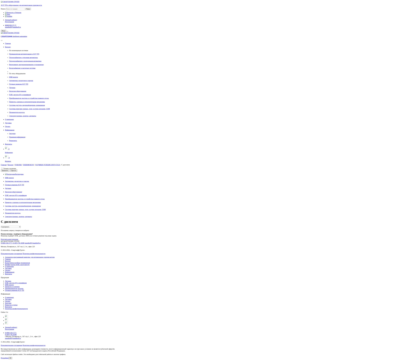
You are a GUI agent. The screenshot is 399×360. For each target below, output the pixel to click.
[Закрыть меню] (7, 31)
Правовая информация (17, 137)
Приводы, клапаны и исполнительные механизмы (27, 102)
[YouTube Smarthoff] (6, 324)
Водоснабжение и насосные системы (22, 68)
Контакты (8, 144)
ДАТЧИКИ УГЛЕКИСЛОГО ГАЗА (47, 165)
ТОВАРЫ (18, 165)
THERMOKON (28, 165)
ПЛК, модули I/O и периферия (20, 95)
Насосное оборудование (17, 91)
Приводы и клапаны (12, 287)
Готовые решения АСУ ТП (18, 84)
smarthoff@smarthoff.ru (13, 27)
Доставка (8, 123)
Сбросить (14, 170)
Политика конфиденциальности (34, 254)
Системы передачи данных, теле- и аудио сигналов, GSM (29, 109)
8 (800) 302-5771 (6, 243)
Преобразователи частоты (14, 288)
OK (10, 358)
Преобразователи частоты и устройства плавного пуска (29, 98)
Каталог (8, 47)
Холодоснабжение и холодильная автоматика (25, 61)
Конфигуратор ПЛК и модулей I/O (17, 265)
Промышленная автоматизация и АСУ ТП (24, 54)
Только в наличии (9, 168)
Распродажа (19, 174)
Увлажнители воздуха (17, 112)
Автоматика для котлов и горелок (21, 80)
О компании (9, 119)
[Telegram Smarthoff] (6, 317)
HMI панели (13, 77)
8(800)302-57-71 (10, 25)
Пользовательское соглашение (11, 254)
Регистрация (9, 22)
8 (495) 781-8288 (18, 243)
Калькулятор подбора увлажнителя (17, 263)
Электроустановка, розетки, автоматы (22, 116)
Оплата (7, 126)
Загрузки (12, 133)
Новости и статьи (11, 305)
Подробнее (5, 358)
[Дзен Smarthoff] (6, 320)
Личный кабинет (11, 20)
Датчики (12, 88)
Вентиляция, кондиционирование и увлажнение (26, 65)
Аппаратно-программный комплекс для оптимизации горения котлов (30, 257)
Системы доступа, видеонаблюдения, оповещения (27, 105)
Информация (9, 130)
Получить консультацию (9, 239)
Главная (8, 43)
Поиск (3, 9)
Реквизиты (13, 140)
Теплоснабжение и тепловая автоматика (23, 57)
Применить (5, 170)
